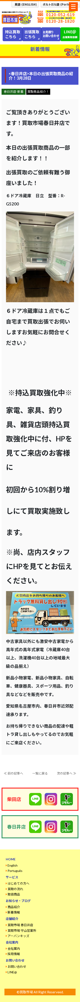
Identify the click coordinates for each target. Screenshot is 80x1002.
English (13, 865)
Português (15, 871)
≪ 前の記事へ (13, 773)
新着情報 (14, 912)
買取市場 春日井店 (20, 925)
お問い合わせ (17, 966)
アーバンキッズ (18, 936)
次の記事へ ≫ (66, 773)
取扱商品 (14, 894)
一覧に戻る (40, 773)
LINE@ (12, 972)
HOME (11, 859)
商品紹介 (14, 907)
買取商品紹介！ (38, 91)
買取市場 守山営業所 (22, 930)
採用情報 (14, 954)
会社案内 (14, 948)
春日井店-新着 (14, 91)
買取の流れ (15, 889)
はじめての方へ (18, 883)
